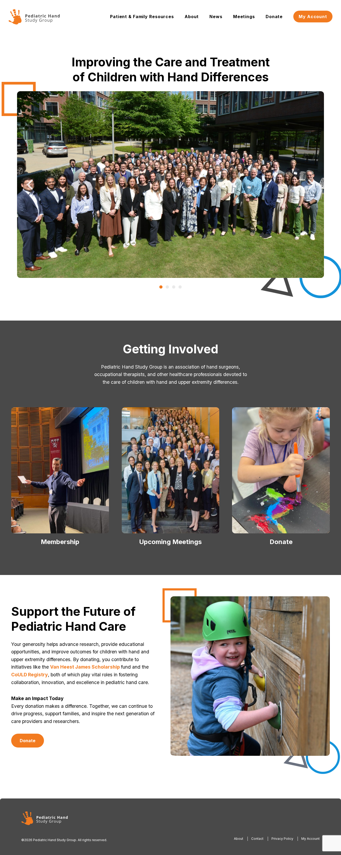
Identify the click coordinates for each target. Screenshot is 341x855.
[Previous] (31, 184)
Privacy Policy (282, 839)
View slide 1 (161, 287)
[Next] (310, 184)
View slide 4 (180, 287)
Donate (274, 16)
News (215, 16)
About (192, 16)
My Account (313, 16)
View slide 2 (167, 287)
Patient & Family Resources (142, 16)
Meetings (244, 16)
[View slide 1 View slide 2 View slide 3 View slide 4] (170, 184)
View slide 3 (173, 287)
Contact (257, 839)
